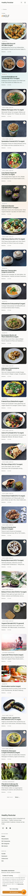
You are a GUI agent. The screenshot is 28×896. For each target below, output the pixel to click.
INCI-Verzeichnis (5, 841)
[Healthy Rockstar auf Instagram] (2, 828)
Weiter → (17, 797)
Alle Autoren (4, 846)
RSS (2, 861)
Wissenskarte (5, 839)
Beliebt (3, 836)
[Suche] (21, 2)
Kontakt (3, 853)
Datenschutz (4, 858)
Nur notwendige (14, 888)
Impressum (4, 856)
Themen (5, 9)
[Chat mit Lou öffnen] (23, 891)
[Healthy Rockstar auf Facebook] (6, 828)
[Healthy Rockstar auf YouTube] (10, 828)
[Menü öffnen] (25, 2)
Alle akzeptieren (14, 892)
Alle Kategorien (5, 843)
